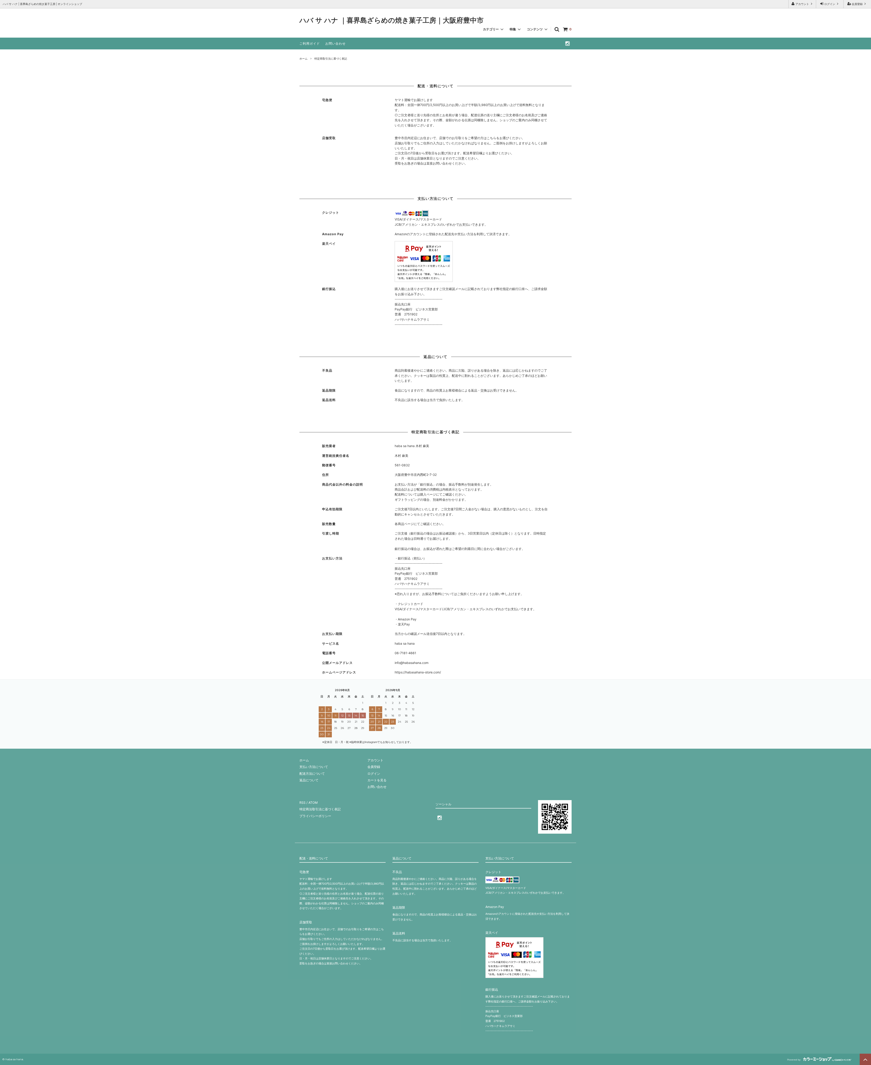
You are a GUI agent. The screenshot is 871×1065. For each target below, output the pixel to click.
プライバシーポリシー (315, 816)
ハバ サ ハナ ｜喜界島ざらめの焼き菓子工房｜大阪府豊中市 (391, 20)
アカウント (802, 4)
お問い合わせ (335, 43)
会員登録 (857, 4)
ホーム (303, 58)
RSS (302, 802)
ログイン (830, 4)
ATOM (313, 802)
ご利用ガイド (309, 43)
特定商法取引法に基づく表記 (320, 809)
